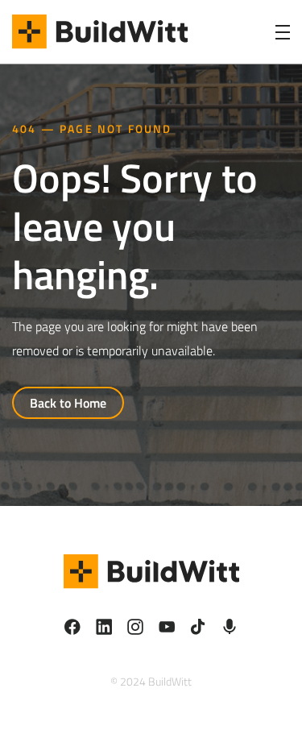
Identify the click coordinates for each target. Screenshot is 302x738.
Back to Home (68, 403)
